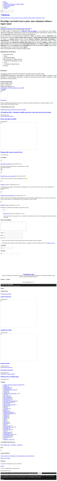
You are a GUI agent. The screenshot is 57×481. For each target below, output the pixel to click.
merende (5, 417)
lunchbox (5, 414)
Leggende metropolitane (8, 413)
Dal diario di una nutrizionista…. (10, 393)
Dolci (4, 394)
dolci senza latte (4, 17)
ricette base (5, 428)
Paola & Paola (3, 100)
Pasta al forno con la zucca (7, 370)
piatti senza (5, 422)
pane (4, 419)
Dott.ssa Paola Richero (10, 195)
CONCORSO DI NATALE (9, 389)
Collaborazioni (6, 6)
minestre (5, 418)
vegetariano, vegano (40, 17)
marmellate (5, 415)
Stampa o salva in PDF (19, 87)
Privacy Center (51, 243)
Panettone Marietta (5, 363)
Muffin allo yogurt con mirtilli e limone (10, 376)
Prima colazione (32, 17)
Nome (2, 232)
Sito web (2, 237)
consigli (5, 391)
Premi (4, 424)
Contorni (5, 392)
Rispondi (3, 164)
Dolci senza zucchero (8, 402)
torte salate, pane (7, 437)
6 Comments (3, 89)
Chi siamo (5, 3)
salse (4, 430)
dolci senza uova (11, 17)
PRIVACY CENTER (5, 458)
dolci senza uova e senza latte (21, 17)
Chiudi (2, 479)
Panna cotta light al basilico (8, 119)
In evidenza (5, 408)
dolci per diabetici (7, 397)
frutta (4, 407)
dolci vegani (6, 403)
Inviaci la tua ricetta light (8, 5)
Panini (4, 420)
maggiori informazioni (32, 473)
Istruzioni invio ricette (8, 412)
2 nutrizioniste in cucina (28, 274)
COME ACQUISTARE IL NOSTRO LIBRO (13, 4)
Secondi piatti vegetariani (8, 434)
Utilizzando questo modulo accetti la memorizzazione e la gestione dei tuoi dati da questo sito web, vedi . (28, 243)
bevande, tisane (6, 387)
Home (4, 1)
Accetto (39, 473)
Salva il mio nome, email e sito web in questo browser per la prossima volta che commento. (22, 240)
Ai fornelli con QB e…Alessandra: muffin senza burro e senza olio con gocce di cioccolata (26, 112)
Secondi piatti (6, 433)
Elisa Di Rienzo (8, 164)
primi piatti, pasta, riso (8, 427)
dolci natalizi (6, 396)
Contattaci (5, 7)
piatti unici (5, 423)
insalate (5, 409)
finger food (5, 406)
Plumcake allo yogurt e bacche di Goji (11, 152)
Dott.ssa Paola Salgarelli (10, 176)
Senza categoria (6, 435)
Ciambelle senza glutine (6, 330)
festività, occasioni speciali (9, 404)
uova (4, 438)
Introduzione (6, 410)
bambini (5, 386)
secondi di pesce (6, 432)
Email (2, 235)
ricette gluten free (7, 429)
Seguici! (2, 466)
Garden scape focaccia (6, 296)
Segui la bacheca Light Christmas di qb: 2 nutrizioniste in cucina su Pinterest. (17, 455)
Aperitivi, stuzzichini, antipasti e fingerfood (12, 384)
